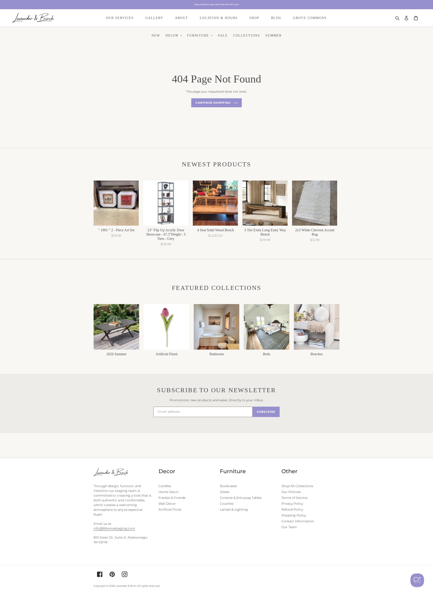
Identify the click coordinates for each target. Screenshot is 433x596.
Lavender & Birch (126, 585)
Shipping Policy (293, 515)
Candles (165, 486)
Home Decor (169, 492)
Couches (226, 504)
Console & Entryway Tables (241, 498)
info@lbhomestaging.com (114, 528)
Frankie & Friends (172, 498)
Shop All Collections (297, 486)
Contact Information (297, 521)
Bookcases (228, 486)
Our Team (289, 527)
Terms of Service (294, 498)
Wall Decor (167, 504)
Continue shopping (213, 102)
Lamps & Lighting (234, 509)
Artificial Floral (170, 509)
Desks (224, 492)
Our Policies (291, 492)
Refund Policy (292, 509)
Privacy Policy (292, 504)
